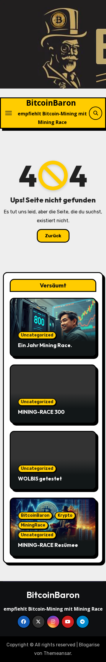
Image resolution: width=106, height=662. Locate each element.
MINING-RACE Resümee (48, 545)
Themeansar (57, 653)
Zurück (53, 235)
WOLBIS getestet (40, 478)
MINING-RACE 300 (41, 411)
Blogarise (89, 645)
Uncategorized (37, 335)
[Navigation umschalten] (8, 113)
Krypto (65, 515)
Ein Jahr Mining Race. (45, 345)
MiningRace (33, 525)
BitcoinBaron (51, 102)
